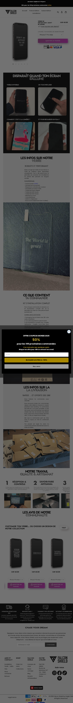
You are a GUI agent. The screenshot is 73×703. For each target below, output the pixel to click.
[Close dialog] (69, 331)
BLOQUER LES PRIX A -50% (36, 360)
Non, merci (36, 366)
